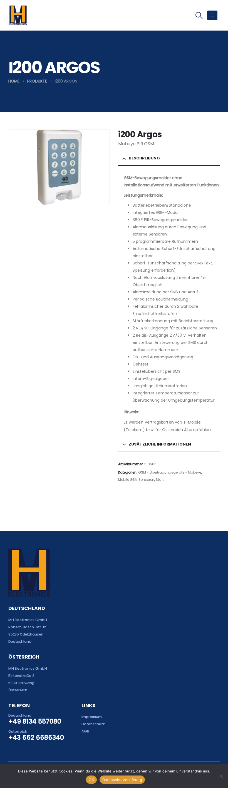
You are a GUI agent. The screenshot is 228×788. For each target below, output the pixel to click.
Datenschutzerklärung (122, 779)
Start (160, 479)
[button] (199, 15)
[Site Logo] (18, 15)
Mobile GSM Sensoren (136, 479)
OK (91, 779)
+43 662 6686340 (36, 737)
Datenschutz (93, 724)
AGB (85, 731)
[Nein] (221, 776)
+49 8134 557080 (34, 721)
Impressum (91, 716)
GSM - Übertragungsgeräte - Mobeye (169, 472)
